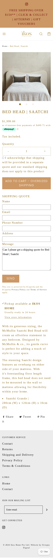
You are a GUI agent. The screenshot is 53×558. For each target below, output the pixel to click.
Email (6, 212)
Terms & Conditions (16, 465)
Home (5, 46)
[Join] (47, 510)
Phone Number (12, 222)
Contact (7, 443)
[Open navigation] (4, 34)
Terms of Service (38, 290)
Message (8, 244)
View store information (18, 317)
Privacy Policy (19, 290)
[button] (26, 76)
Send (11, 278)
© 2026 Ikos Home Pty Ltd (16, 545)
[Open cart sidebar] (49, 34)
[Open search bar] (41, 34)
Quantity (8, 143)
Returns (7, 449)
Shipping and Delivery (18, 454)
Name (6, 201)
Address (7, 233)
